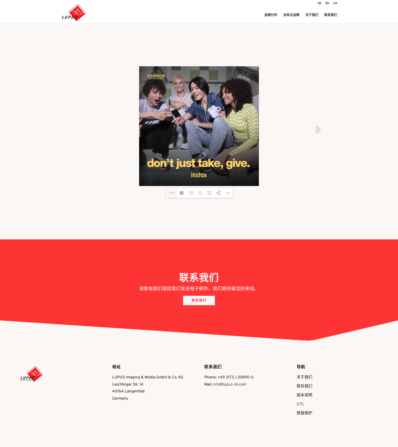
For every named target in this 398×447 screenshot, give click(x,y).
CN (335, 3)
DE (319, 3)
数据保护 (304, 413)
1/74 (171, 193)
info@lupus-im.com (229, 384)
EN (327, 3)
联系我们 (330, 15)
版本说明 (304, 395)
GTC (300, 404)
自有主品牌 (291, 15)
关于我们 (311, 15)
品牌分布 (270, 15)
